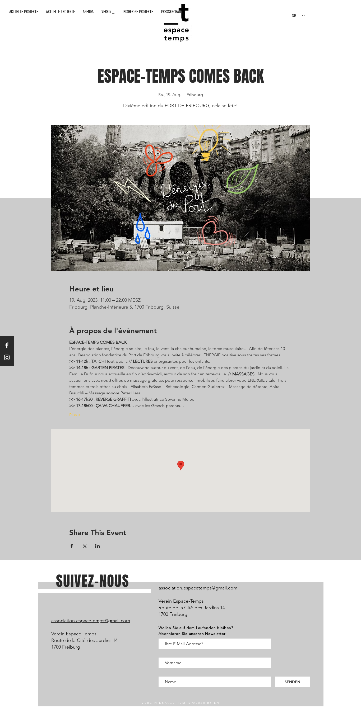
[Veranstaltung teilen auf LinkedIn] (97, 546)
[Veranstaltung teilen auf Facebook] (71, 546)
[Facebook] (7, 345)
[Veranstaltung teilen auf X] (84, 546)
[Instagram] (7, 357)
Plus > (75, 414)
